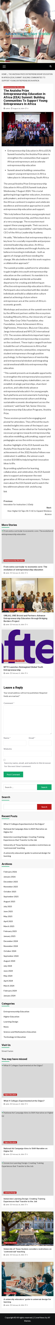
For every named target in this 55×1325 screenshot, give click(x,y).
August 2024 (9, 961)
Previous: (18, 503)
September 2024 (11, 956)
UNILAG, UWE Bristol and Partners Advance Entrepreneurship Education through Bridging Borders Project (25, 618)
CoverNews (39, 1317)
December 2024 (11, 941)
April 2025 (8, 921)
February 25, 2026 (18, 1205)
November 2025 (11, 886)
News (6, 1027)
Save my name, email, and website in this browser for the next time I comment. (27, 764)
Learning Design (11, 1022)
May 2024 (8, 976)
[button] (4, 66)
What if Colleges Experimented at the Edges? (24, 824)
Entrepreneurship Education (14, 87)
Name (7, 738)
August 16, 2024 (18, 108)
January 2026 (9, 877)
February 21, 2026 (18, 673)
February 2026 (10, 872)
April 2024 (8, 981)
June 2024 (8, 971)
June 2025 (8, 911)
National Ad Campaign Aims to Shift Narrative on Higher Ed (25, 830)
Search (6, 797)
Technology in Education (15, 1037)
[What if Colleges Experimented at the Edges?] (27, 1080)
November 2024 (11, 946)
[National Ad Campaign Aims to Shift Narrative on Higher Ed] (27, 1128)
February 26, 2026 (18, 1154)
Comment (9, 703)
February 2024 (10, 991)
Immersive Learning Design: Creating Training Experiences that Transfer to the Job (24, 838)
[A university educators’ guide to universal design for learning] (27, 1279)
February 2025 (10, 931)
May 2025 (8, 916)
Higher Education (11, 1016)
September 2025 (11, 896)
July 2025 (8, 906)
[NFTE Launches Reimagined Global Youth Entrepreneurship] (27, 647)
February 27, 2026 (18, 1104)
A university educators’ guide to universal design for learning (27, 854)
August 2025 (9, 901)
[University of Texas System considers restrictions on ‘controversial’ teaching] (27, 1229)
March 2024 (9, 986)
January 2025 (9, 936)
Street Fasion (7, 1051)
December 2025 (11, 881)
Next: (29, 511)
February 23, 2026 (18, 624)
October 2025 (10, 891)
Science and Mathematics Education (20, 1032)
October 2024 (10, 951)
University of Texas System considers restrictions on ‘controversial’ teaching (27, 846)
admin (8, 108)
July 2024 (8, 966)
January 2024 (9, 995)
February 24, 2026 (18, 573)
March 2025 (9, 926)
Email (32, 738)
